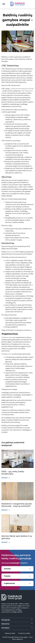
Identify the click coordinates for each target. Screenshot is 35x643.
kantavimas (10, 252)
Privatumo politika (24, 633)
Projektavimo (6, 354)
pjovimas (23, 218)
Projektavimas (7, 337)
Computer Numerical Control (21, 89)
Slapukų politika (10, 633)
